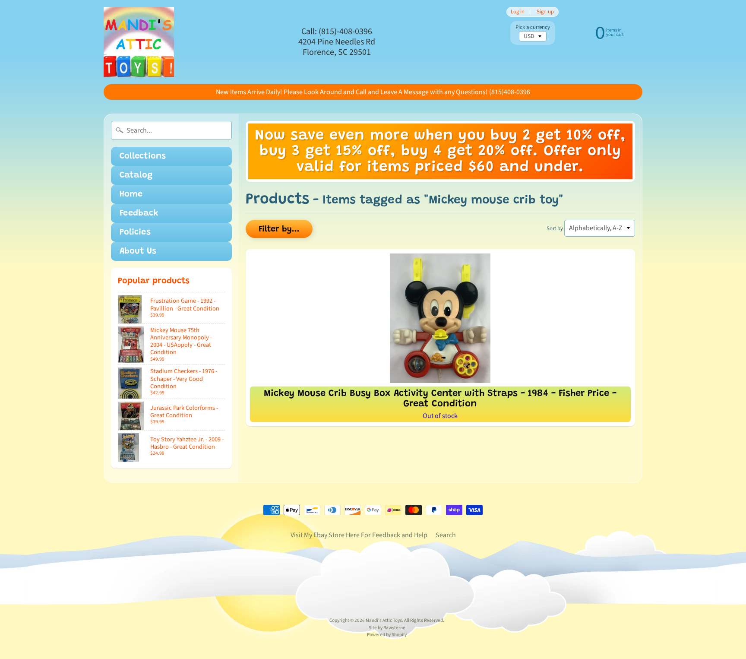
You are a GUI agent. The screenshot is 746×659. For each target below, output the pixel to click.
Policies (135, 232)
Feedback (139, 213)
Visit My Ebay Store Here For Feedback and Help (359, 535)
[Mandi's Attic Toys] (139, 42)
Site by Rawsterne (387, 627)
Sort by (555, 228)
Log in (518, 12)
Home (131, 194)
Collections (143, 156)
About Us (138, 251)
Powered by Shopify (387, 634)
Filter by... (279, 229)
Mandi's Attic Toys (384, 620)
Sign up (545, 12)
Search (446, 535)
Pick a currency (532, 27)
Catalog (136, 175)
